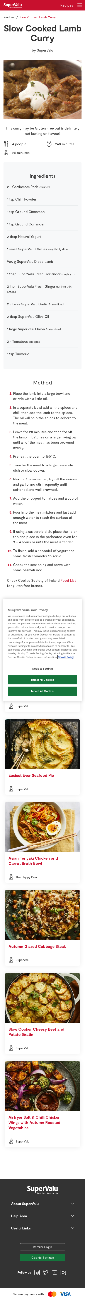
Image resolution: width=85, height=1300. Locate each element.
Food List (68, 580)
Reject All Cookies (42, 679)
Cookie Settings (42, 1257)
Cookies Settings (42, 668)
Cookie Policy (66, 657)
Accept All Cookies (42, 691)
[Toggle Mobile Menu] (80, 5)
